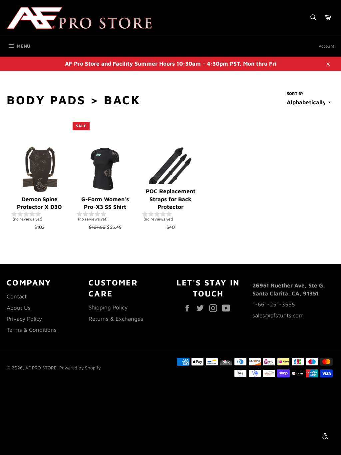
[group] (39, 217)
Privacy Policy (24, 318)
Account (326, 46)
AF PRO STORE (41, 367)
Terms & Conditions (32, 329)
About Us (19, 307)
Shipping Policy (108, 307)
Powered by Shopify (80, 367)
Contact (17, 296)
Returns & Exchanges (116, 318)
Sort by (295, 93)
